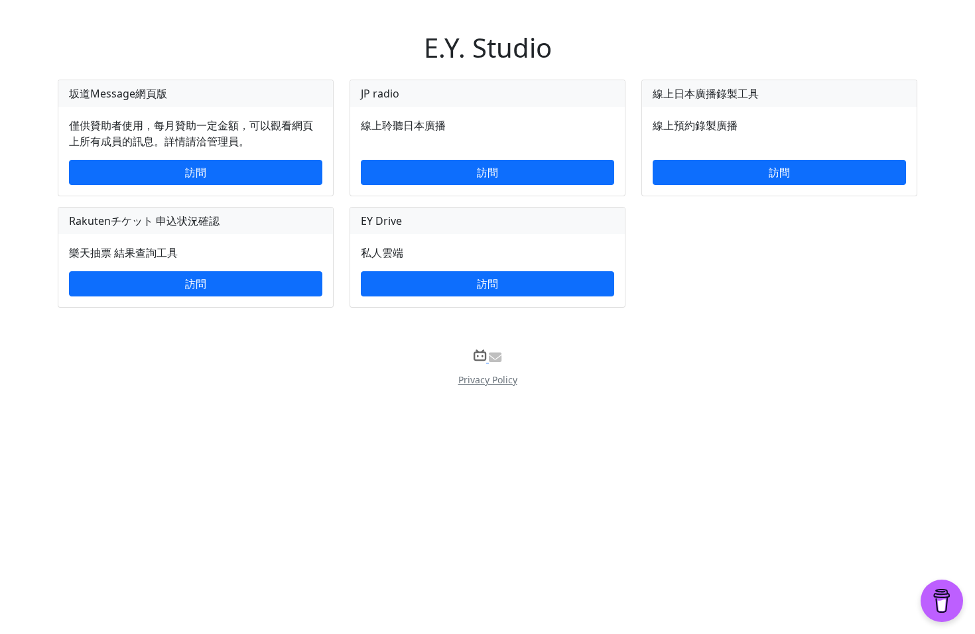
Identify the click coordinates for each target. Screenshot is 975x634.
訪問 (195, 172)
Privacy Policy (487, 379)
